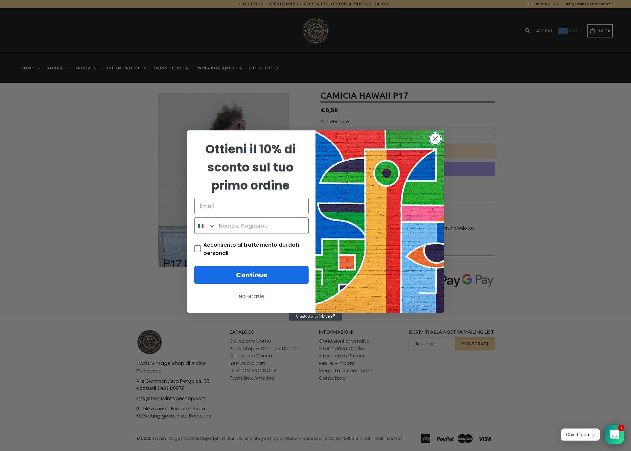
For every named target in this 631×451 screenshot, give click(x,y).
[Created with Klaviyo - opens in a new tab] (315, 317)
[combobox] (205, 226)
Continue (251, 275)
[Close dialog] (435, 139)
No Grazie (251, 296)
